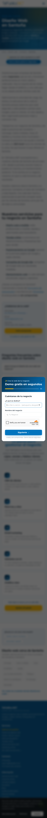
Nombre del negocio (13, 410)
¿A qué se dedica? (12, 401)
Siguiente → (23, 432)
